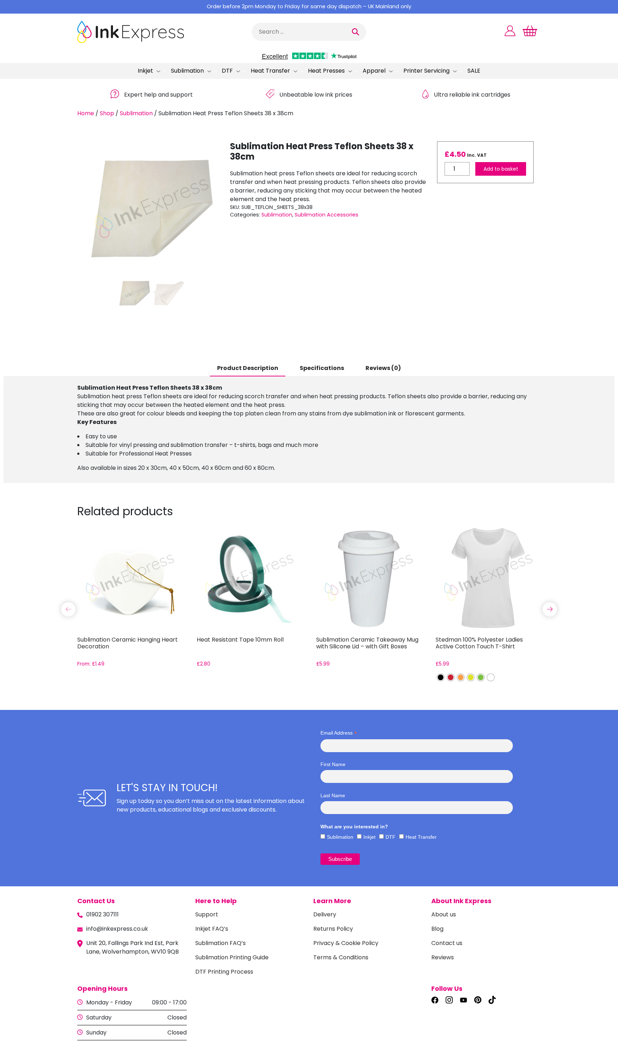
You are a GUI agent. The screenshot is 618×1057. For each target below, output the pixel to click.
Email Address (338, 733)
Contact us (446, 943)
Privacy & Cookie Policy (345, 943)
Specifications (322, 368)
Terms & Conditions (340, 957)
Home (85, 113)
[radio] (440, 677)
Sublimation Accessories (326, 214)
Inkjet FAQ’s (211, 929)
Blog (437, 929)
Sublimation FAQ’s (220, 943)
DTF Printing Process (224, 972)
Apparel (374, 71)
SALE (473, 71)
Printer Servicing (426, 71)
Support (206, 914)
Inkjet (145, 71)
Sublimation (187, 71)
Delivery (324, 914)
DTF (227, 71)
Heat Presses (326, 71)
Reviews (442, 957)
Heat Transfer (270, 71)
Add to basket (501, 168)
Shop (107, 113)
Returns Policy (333, 929)
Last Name (332, 795)
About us (443, 914)
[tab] (247, 368)
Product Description (247, 368)
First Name (332, 764)
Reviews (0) (383, 368)
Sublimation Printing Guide (232, 957)
